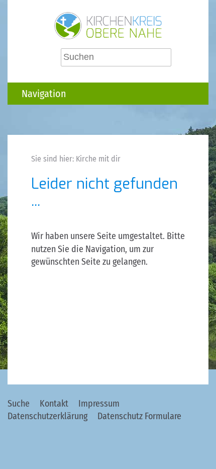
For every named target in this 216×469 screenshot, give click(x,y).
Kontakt (54, 403)
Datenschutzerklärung (47, 416)
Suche (19, 403)
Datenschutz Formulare (139, 416)
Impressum (99, 403)
